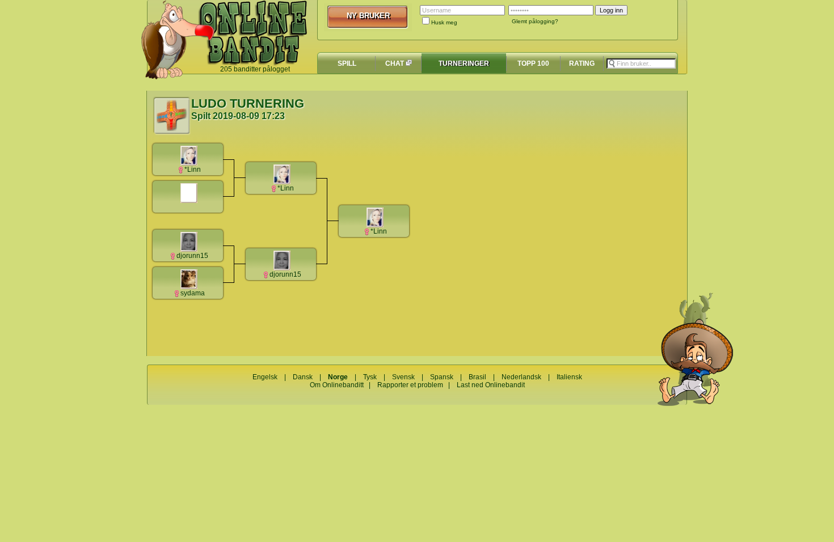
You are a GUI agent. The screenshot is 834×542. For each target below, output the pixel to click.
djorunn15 (192, 256)
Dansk (303, 377)
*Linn (192, 169)
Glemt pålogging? (535, 21)
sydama (192, 293)
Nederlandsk (521, 377)
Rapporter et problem (410, 385)
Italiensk (569, 377)
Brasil (477, 377)
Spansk (441, 377)
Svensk (403, 377)
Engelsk (264, 377)
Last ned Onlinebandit (491, 385)
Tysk (370, 377)
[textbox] (641, 63)
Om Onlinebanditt (337, 385)
